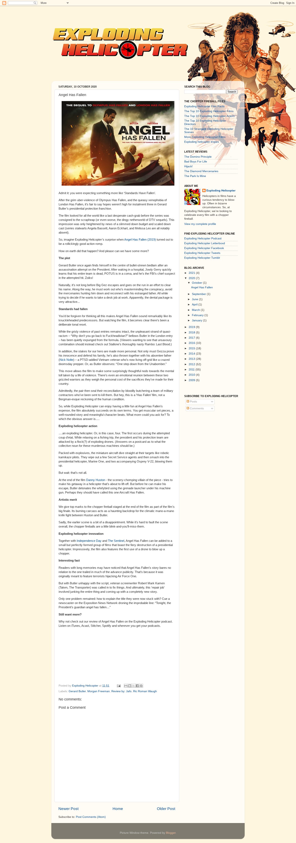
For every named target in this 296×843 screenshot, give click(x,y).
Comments (196, 408)
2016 (192, 342)
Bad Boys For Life (195, 161)
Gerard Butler (77, 691)
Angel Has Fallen (202, 287)
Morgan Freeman (98, 691)
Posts (193, 401)
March (196, 309)
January (197, 320)
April (195, 304)
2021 (192, 272)
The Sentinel (116, 540)
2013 (192, 358)
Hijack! (188, 166)
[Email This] (126, 686)
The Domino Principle (198, 156)
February (198, 315)
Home (118, 809)
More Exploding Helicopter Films (205, 137)
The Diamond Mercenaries (201, 171)
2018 (192, 332)
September (199, 294)
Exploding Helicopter (220, 190)
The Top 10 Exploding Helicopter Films (209, 111)
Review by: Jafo (121, 691)
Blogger (171, 832)
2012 (192, 364)
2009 (192, 380)
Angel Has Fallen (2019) (140, 239)
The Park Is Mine (195, 176)
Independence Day (89, 540)
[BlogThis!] (130, 686)
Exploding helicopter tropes (201, 141)
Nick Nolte (66, 359)
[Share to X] (133, 686)
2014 (192, 353)
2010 (192, 374)
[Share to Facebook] (137, 686)
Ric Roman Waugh (145, 691)
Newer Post (68, 809)
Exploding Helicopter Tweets (202, 252)
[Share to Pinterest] (141, 686)
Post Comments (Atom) (91, 816)
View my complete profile (200, 223)
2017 (192, 337)
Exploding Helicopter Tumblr (202, 257)
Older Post (166, 809)
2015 (192, 348)
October (197, 282)
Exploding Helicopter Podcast (202, 238)
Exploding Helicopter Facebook (204, 248)
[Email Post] (118, 685)
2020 (192, 278)
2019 (192, 327)
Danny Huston (95, 480)
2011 (192, 369)
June (195, 299)
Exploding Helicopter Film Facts (204, 106)
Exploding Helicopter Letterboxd (204, 243)
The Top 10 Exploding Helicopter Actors (209, 116)
